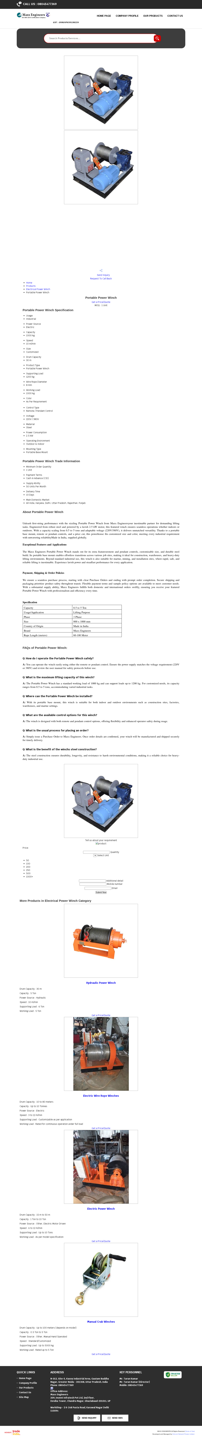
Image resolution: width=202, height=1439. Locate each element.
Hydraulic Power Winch (101, 982)
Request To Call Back (101, 278)
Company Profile (127, 16)
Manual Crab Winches (101, 1321)
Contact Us (175, 16)
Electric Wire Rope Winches (101, 1095)
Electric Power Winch (101, 1208)
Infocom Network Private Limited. (183, 1434)
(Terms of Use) (190, 1431)
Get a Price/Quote (101, 302)
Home (29, 282)
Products (31, 286)
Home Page (104, 16)
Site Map (24, 1397)
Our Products (153, 16)
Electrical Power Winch (38, 289)
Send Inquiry (103, 275)
